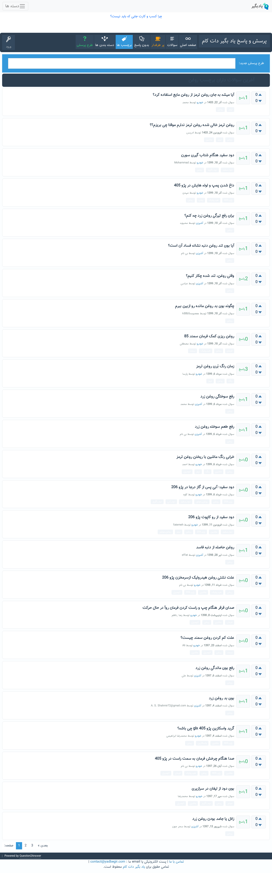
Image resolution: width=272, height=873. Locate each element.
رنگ (230, 381)
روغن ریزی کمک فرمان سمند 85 (209, 336)
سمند (192, 351)
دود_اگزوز (212, 170)
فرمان (229, 351)
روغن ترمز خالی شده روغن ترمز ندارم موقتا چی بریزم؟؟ (192, 125)
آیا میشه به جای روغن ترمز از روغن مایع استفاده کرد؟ (193, 95)
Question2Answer (30, 856)
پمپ (200, 200)
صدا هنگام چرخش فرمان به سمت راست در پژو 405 (194, 759)
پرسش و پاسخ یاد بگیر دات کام (234, 41)
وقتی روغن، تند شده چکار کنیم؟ (210, 276)
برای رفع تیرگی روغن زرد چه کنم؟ (209, 216)
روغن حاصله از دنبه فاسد (215, 547)
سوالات (172, 45)
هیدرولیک (214, 200)
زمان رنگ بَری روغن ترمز (215, 366)
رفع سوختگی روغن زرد (217, 397)
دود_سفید (227, 170)
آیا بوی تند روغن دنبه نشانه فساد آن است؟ (201, 246)
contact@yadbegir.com (107, 861)
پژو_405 (228, 200)
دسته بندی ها (104, 45)
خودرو (200, 102)
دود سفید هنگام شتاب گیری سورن (207, 155)
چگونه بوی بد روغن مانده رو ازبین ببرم (204, 306)
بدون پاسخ (141, 45)
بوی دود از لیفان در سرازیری (213, 789)
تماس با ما (176, 861)
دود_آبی (171, 502)
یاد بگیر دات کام (134, 867)
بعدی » (43, 845)
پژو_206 (228, 502)
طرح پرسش (85, 45)
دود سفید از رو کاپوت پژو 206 (211, 517)
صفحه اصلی (188, 45)
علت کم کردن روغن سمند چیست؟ (207, 638)
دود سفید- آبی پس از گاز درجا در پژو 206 (202, 487)
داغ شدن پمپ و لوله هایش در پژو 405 (204, 186)
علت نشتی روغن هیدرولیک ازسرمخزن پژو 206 (198, 578)
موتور (229, 803)
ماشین (209, 140)
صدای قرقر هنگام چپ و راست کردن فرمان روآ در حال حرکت (188, 608)
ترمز (230, 109)
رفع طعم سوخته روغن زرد (214, 427)
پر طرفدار (158, 45)
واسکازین (202, 743)
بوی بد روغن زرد (221, 698)
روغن (220, 109)
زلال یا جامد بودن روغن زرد (213, 819)
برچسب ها (124, 45)
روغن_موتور (202, 502)
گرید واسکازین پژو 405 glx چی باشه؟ (205, 729)
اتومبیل (187, 472)
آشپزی (199, 223)
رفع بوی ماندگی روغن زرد (215, 668)
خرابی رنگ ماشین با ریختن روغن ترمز (205, 457)
